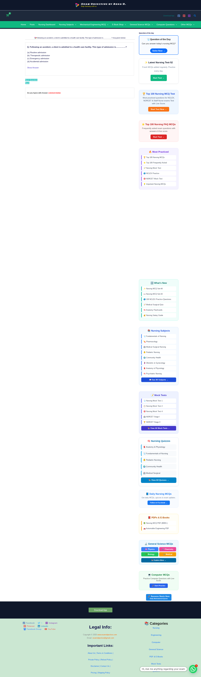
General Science (156, 649)
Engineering (156, 635)
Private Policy (93, 660)
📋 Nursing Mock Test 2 (153, 406)
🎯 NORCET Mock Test (152, 179)
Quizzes (156, 671)
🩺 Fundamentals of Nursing (154, 336)
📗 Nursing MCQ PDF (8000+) (155, 523)
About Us (91, 653)
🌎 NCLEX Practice (151, 173)
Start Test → (158, 78)
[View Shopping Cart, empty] (7, 15)
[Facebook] (179, 16)
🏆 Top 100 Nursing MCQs (154, 157)
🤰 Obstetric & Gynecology (154, 363)
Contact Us (105, 666)
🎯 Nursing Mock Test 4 (153, 411)
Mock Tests (156, 664)
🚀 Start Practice (158, 586)
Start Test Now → (159, 109)
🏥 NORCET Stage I (151, 417)
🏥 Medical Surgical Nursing (154, 347)
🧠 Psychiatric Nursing (152, 374)
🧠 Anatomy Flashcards (152, 310)
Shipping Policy (104, 673)
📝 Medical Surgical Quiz (153, 305)
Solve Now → (158, 51)
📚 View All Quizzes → (158, 480)
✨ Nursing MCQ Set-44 (153, 289)
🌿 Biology (149, 554)
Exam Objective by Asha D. (103, 4)
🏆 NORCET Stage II (151, 422)
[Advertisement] (158, 234)
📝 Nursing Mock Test (152, 168)
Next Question (31, 80)
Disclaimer (95, 666)
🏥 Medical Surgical (151, 473)
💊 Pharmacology (150, 342)
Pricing (93, 673)
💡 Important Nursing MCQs (154, 184)
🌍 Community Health (152, 358)
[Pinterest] (184, 16)
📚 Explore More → (158, 560)
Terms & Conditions (104, 653)
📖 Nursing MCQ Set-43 (153, 294)
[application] (75, 24)
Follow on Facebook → (158, 503)
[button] (195, 16)
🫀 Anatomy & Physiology (153, 368)
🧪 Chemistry (167, 549)
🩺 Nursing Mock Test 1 (153, 401)
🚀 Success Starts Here (159, 597)
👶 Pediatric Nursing (151, 352)
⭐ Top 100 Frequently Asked (155, 163)
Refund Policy (106, 660)
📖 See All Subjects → (158, 380)
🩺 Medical (167, 554)
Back (27, 83)
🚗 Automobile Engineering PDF (156, 528)
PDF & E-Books (156, 657)
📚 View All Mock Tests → (159, 428)
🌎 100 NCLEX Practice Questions (157, 299)
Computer (156, 642)
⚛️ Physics (150, 549)
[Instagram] (189, 16)
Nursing (156, 628)
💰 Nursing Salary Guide (153, 315)
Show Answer (33, 68)
